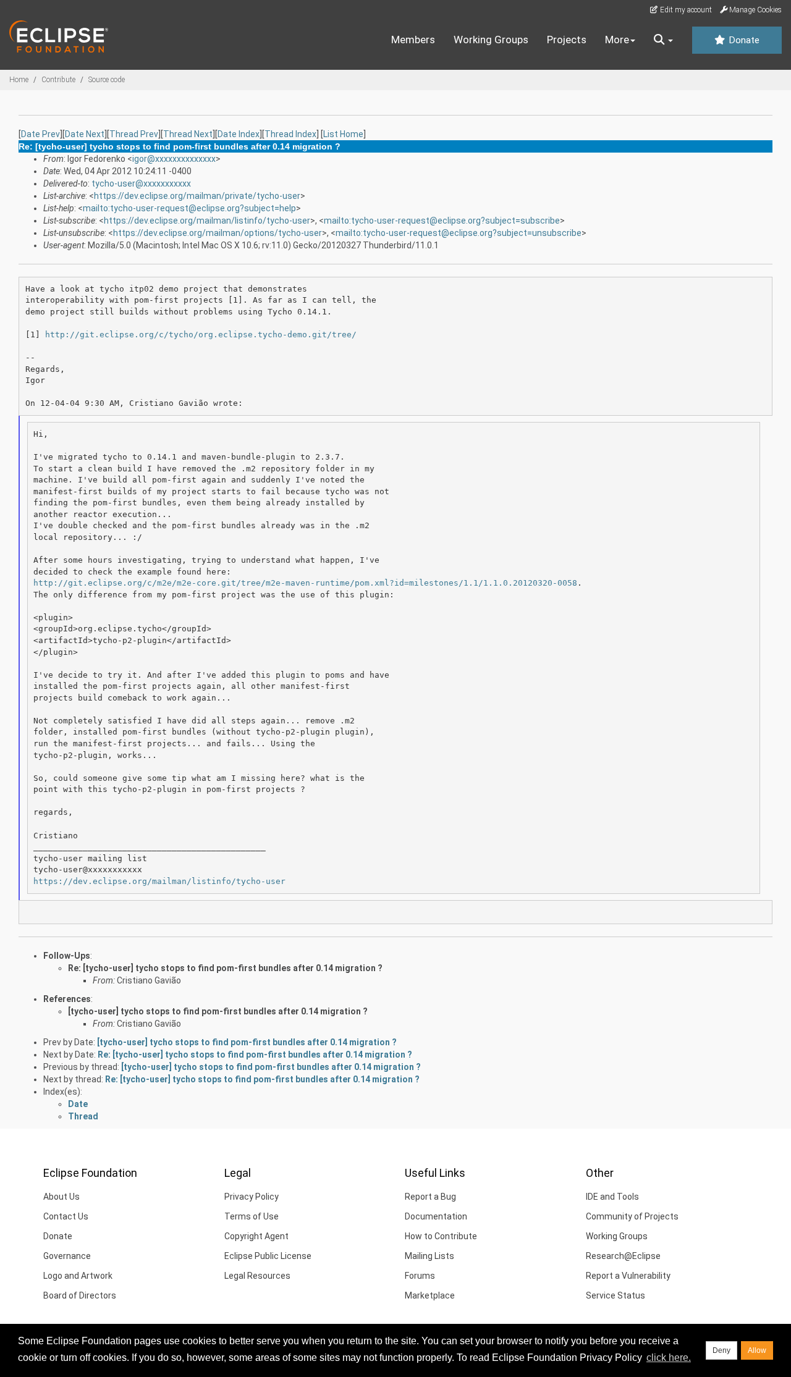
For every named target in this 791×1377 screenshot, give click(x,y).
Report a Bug (430, 1197)
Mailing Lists (429, 1256)
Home (18, 79)
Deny (721, 1350)
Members (413, 39)
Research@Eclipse (623, 1256)
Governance (67, 1256)
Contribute (58, 79)
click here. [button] (668, 1357)
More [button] (617, 39)
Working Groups (491, 39)
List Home (343, 134)
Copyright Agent (256, 1236)
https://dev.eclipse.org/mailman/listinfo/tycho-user (207, 220)
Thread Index (290, 134)
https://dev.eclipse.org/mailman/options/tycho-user (217, 233)
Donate (742, 40)
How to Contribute (441, 1236)
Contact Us (65, 1216)
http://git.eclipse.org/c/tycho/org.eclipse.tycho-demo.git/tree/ (201, 334)
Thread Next (188, 134)
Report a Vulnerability (628, 1276)
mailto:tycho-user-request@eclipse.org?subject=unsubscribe (459, 233)
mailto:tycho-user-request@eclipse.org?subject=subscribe (442, 220)
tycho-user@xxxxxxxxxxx (141, 183)
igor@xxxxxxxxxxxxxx (174, 159)
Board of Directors (79, 1295)
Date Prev (40, 134)
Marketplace (430, 1295)
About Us (61, 1197)
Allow (757, 1350)
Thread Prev (133, 134)
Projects (566, 39)
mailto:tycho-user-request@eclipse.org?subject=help (189, 208)
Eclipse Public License (267, 1256)
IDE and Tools (612, 1197)
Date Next (84, 134)
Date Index (239, 134)
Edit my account (685, 10)
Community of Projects (632, 1216)
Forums (420, 1276)
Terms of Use (251, 1216)
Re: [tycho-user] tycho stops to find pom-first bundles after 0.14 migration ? (225, 968)
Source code (106, 79)
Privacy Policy (251, 1197)
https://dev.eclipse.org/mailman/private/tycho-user (197, 196)
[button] (663, 40)
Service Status (615, 1295)
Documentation (436, 1216)
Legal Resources (257, 1276)
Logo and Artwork (77, 1276)
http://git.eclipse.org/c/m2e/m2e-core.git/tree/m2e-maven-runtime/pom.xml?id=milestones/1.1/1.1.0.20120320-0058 (305, 582)
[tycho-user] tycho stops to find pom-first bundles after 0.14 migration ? (218, 1011)
